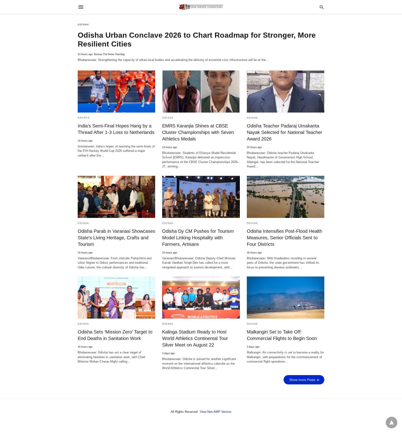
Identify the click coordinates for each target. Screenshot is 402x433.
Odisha (83, 24)
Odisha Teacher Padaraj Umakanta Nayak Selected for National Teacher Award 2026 (284, 132)
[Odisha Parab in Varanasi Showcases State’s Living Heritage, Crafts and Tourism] (116, 197)
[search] (321, 7)
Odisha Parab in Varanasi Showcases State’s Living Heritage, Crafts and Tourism (116, 238)
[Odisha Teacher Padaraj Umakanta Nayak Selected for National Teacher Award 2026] (285, 91)
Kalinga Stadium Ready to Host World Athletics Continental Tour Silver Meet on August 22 (195, 338)
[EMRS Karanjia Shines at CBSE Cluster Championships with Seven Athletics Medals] (201, 91)
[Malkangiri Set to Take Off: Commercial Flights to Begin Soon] (285, 297)
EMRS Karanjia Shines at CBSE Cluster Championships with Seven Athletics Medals (198, 132)
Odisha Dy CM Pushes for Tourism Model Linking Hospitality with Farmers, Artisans (198, 238)
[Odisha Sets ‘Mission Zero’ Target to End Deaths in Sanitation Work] (116, 297)
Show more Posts (302, 380)
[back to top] (391, 422)
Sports (84, 118)
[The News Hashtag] (201, 7)
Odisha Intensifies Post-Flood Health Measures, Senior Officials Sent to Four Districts (284, 238)
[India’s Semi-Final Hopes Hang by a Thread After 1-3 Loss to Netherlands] (116, 91)
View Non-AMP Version (215, 411)
